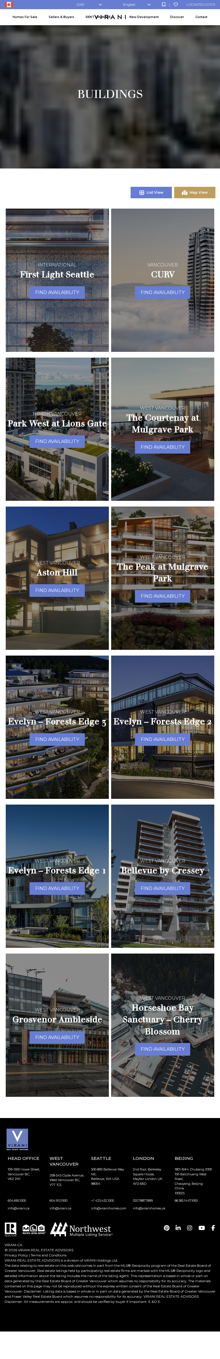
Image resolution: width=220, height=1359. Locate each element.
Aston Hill (57, 572)
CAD (80, 4)
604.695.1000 (17, 1201)
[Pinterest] (167, 1228)
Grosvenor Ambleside (57, 1019)
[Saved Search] (163, 4)
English (129, 4)
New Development (144, 17)
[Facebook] (213, 1228)
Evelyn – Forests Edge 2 (162, 721)
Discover (177, 17)
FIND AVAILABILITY (57, 292)
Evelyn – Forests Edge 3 (57, 721)
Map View (199, 192)
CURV (162, 274)
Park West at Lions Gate (57, 423)
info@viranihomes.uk (149, 1208)
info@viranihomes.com (108, 1208)
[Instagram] (189, 1228)
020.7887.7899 (143, 1201)
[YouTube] (201, 1228)
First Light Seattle (57, 274)
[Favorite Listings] (176, 4)
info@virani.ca (19, 1208)
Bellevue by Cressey (162, 870)
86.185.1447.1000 (186, 1201)
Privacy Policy (16, 1255)
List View (155, 192)
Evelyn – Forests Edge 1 (57, 870)
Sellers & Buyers (61, 17)
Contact (201, 17)
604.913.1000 (58, 1201)
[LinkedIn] (178, 1228)
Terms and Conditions (48, 1255)
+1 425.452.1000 (102, 1201)
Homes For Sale (25, 17)
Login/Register (200, 4)
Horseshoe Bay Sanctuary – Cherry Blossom (163, 1019)
